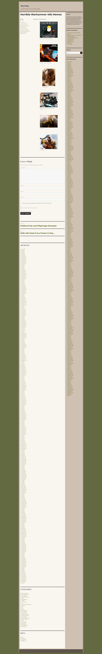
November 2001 (23, 577)
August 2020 (23, 327)
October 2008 (23, 476)
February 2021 (23, 320)
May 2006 (23, 511)
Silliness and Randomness (25, 618)
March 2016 (23, 366)
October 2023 (23, 291)
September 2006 (24, 506)
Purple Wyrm (23, 22)
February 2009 (23, 471)
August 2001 (23, 581)
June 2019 (23, 330)
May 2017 (23, 351)
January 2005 (23, 530)
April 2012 (23, 424)
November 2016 (23, 357)
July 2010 (22, 450)
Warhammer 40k (23, 28)
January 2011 (23, 443)
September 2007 (24, 492)
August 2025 (23, 264)
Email (22, 191)
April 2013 (23, 409)
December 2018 (23, 334)
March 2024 (23, 285)
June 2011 (23, 437)
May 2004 (23, 540)
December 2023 (23, 288)
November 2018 (23, 335)
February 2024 (23, 286)
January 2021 (23, 322)
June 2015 (23, 377)
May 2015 (23, 378)
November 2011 (23, 430)
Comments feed (23, 639)
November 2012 (23, 416)
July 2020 (22, 328)
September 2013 (24, 403)
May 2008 (23, 482)
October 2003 (23, 549)
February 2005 (23, 529)
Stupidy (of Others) (24, 619)
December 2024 (23, 273)
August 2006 (23, 507)
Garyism (68, 34)
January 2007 (23, 501)
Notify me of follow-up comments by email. (28, 207)
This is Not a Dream (71, 36)
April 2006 (23, 512)
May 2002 (23, 570)
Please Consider (23, 616)
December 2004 (23, 532)
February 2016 (23, 367)
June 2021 (23, 317)
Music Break (69, 43)
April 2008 (23, 484)
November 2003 (23, 548)
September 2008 (24, 477)
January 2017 (23, 356)
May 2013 (23, 408)
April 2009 (23, 469)
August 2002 (23, 566)
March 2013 (23, 411)
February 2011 (23, 441)
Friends (23, 29)
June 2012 (23, 422)
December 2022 (23, 301)
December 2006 (23, 502)
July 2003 (22, 553)
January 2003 (23, 560)
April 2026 (23, 254)
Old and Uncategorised (25, 615)
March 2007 (23, 498)
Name (22, 185)
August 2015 (23, 375)
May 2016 (23, 364)
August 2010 (23, 449)
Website (22, 197)
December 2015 (23, 370)
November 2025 (23, 260)
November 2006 (23, 503)
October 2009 (23, 461)
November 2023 (23, 289)
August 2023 (23, 293)
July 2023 (22, 294)
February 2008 (23, 486)
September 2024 (24, 277)
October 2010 (23, 446)
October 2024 (23, 276)
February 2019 (23, 333)
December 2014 (23, 385)
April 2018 (23, 341)
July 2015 (22, 376)
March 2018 (23, 343)
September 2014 (24, 388)
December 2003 (23, 547)
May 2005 (23, 526)
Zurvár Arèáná (23, 626)
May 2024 (23, 282)
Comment (23, 167)
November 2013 (23, 401)
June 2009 (23, 466)
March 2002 (23, 572)
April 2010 (23, 454)
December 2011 (23, 429)
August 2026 (23, 249)
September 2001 (24, 580)
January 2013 (23, 413)
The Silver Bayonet (70, 38)
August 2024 (23, 278)
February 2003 (23, 559)
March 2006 (23, 513)
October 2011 (23, 432)
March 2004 (23, 543)
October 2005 (23, 519)
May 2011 (23, 438)
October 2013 (23, 402)
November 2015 (23, 371)
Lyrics (22, 606)
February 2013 (23, 412)
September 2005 (24, 521)
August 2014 (23, 390)
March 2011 (23, 440)
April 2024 (23, 283)
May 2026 (23, 252)
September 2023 (24, 292)
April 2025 (23, 268)
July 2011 (22, 435)
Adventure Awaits (70, 41)
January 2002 (23, 575)
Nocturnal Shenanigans (25, 614)
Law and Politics (24, 601)
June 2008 (23, 481)
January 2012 (23, 428)
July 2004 (22, 538)
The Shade (69, 42)
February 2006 (23, 514)
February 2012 (23, 427)
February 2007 (23, 500)
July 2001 (22, 582)
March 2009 (23, 470)
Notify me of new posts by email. (26, 211)
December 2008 (23, 474)
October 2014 (23, 387)
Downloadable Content (25, 597)
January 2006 (23, 516)
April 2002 (23, 571)
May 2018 (23, 340)
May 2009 (23, 467)
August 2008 (23, 479)
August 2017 (23, 348)
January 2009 (23, 472)
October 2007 (23, 491)
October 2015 (23, 372)
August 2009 (23, 464)
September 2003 (24, 550)
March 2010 (23, 455)
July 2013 (22, 406)
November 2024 (23, 275)
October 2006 (23, 505)
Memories (22, 609)
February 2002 (23, 574)
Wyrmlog (25, 6)
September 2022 (24, 304)
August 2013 (23, 404)
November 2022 (23, 302)
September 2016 (24, 360)
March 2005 (23, 528)
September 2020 (24, 325)
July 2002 (22, 568)
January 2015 (23, 383)
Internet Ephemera (24, 599)
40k (21, 29)
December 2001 (23, 576)
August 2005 (23, 522)
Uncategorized (23, 622)
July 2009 (22, 465)
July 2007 (22, 493)
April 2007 (23, 497)
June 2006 (23, 509)
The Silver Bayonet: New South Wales (74, 35)
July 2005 (22, 523)
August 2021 (23, 315)
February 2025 (23, 271)
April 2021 (23, 318)
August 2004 (23, 537)
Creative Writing (24, 595)
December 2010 (23, 444)
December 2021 (23, 312)
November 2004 (23, 533)
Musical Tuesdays (24, 611)
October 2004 (23, 534)
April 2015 (23, 380)
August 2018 (23, 338)
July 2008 (22, 480)
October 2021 (23, 313)
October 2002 (23, 564)
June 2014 (23, 392)
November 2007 (23, 490)
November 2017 (23, 345)
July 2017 (22, 349)
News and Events (24, 613)
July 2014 (22, 391)
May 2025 (23, 267)
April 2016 (23, 365)
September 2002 (24, 565)
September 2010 (24, 448)
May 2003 (23, 555)
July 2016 (22, 361)
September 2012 (24, 418)
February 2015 (23, 382)
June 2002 (23, 569)
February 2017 (23, 355)
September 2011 (24, 433)
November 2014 (23, 386)
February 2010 (23, 456)
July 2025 (22, 265)
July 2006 (22, 508)
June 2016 (23, 362)
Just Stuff (22, 600)
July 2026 (22, 250)
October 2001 (23, 579)
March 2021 (23, 319)
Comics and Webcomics (25, 594)
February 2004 (23, 544)
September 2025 (24, 262)
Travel (22, 620)
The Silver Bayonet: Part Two (72, 37)
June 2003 (23, 554)
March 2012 (23, 425)
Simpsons (25, 32)
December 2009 (23, 459)
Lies (22, 603)
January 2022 (23, 310)
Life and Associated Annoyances (26, 604)
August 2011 (23, 434)
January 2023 (23, 299)
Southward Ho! (70, 40)
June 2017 (23, 350)
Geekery (22, 25)
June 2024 (23, 281)
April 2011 (23, 439)
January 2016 (23, 369)
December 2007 (23, 488)
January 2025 (23, 272)
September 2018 (24, 336)
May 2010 (23, 453)
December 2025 (23, 259)
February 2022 (23, 309)
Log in (22, 637)
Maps (22, 608)
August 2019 (23, 329)
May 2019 (23, 332)
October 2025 (23, 261)
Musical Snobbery (24, 610)
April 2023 (23, 296)
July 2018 (22, 339)
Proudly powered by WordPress (31, 651)
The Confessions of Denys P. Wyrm (73, 32)
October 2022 (23, 303)
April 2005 (23, 527)
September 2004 (24, 535)
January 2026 (23, 257)
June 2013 (23, 407)
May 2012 (23, 423)
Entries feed (23, 638)
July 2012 (22, 420)
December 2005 (23, 517)
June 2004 (23, 539)
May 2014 (23, 393)
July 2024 (22, 280)
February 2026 (23, 256)
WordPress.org (23, 640)
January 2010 (23, 458)
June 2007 (23, 495)
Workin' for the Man (24, 625)
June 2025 (23, 266)
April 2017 (23, 353)
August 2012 (23, 419)
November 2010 (23, 445)
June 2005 (23, 524)
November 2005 (23, 518)
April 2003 (23, 556)
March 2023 (23, 297)
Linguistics (23, 605)
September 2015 (24, 374)
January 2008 (23, 487)
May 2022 (23, 308)
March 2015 (23, 381)
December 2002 (23, 561)
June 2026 (23, 251)
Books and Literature (24, 593)
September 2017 (24, 346)
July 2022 (22, 306)
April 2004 (23, 542)
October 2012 (23, 417)
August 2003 (23, 551)
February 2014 (23, 397)
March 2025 (23, 270)
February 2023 (23, 298)
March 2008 (23, 485)
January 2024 (23, 287)
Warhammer (22, 33)
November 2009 (23, 460)
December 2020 (23, 323)
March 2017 (23, 354)
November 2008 (23, 475)
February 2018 (23, 344)
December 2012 (23, 414)
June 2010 (23, 451)
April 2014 (23, 395)
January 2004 (23, 545)
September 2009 (24, 463)
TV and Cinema (23, 621)
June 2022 (23, 307)
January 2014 (23, 398)
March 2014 (23, 396)
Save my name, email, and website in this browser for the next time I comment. (37, 203)
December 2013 (23, 399)
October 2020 (23, 324)
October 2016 (23, 359)
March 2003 (23, 558)
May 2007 (23, 496)
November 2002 (23, 563)
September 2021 (24, 314)
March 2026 (23, 255)
